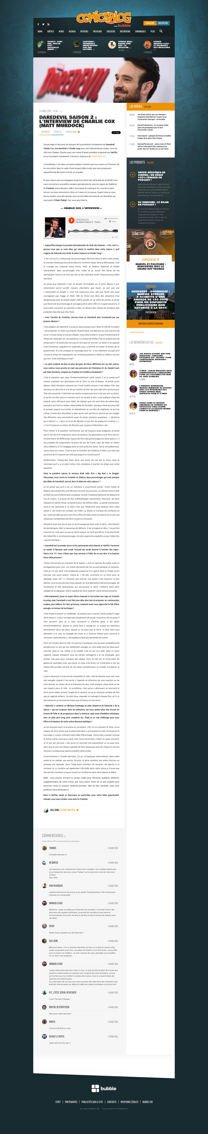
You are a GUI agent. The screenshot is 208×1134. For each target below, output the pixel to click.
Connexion (150, 23)
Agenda (72, 31)
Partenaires (71, 1102)
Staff (58, 1102)
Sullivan (54, 810)
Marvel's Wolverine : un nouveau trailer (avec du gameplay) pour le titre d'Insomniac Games (149, 127)
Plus (153, 31)
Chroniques (140, 31)
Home (40, 31)
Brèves (50, 31)
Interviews (125, 31)
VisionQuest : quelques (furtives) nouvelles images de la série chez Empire (150, 136)
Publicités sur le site (92, 1102)
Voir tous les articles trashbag (151, 324)
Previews (97, 31)
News (61, 31)
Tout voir (147, 107)
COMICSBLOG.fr (98, 156)
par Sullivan (71, 132)
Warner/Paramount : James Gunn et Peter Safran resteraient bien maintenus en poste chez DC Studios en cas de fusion (150, 146)
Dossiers (111, 31)
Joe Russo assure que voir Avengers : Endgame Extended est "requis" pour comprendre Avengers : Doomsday (148, 116)
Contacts (111, 1102)
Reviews (84, 31)
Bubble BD (147, 1102)
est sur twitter (67, 810)
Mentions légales (129, 1102)
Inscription (163, 23)
